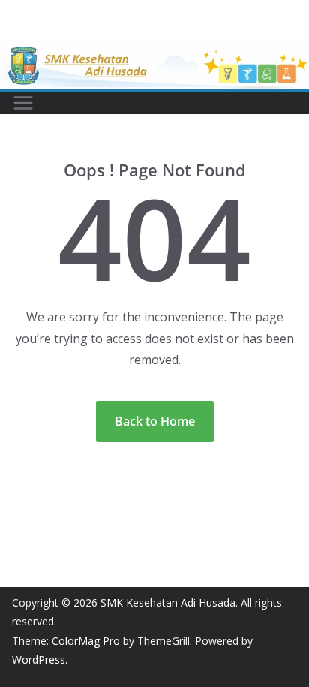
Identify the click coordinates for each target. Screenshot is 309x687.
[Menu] (23, 103)
